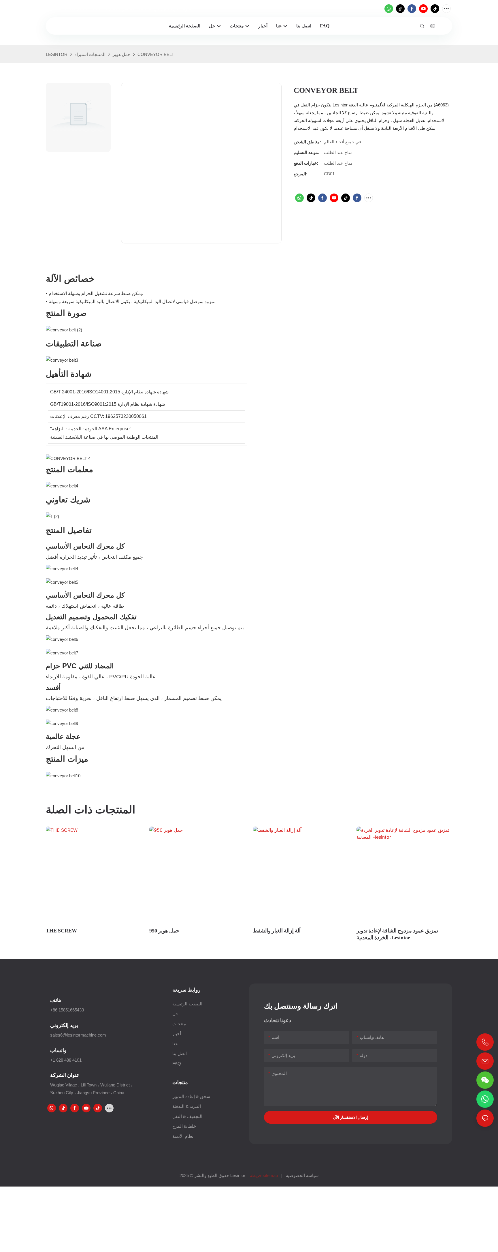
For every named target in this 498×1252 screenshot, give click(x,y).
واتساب (58, 1050)
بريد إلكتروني (64, 1025)
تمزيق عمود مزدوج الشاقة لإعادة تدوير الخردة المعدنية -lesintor (397, 934)
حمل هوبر (121, 54)
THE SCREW (61, 931)
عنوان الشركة (65, 1075)
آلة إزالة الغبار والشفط (277, 931)
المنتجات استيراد (90, 54)
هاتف (55, 1000)
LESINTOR (56, 54)
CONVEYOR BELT (155, 54)
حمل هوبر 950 (164, 931)
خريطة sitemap (264, 1175)
